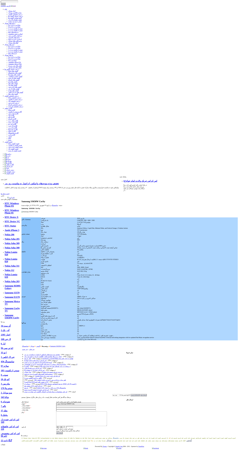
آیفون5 (210, 438)
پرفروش (55, 440)
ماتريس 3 (5, 384)
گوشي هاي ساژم (13, 90)
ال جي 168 (6, 339)
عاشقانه (143, 440)
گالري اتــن (11, 135)
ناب (97, 440)
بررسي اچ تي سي (13, 103)
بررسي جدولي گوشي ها (15, 16)
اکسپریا (159, 438)
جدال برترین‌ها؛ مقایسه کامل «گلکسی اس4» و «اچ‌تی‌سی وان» (49, 356)
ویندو (9, 140)
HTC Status (10, 226)
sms (83, 438)
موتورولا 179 (6, 388)
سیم (160, 440)
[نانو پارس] (11, 197)
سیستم (176, 440)
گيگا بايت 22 (6, 440)
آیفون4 (214, 438)
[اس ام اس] (8, 166)
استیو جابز (193, 438)
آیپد (207, 438)
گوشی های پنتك (13, 94)
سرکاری (110, 438)
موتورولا (103, 440)
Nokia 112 (9, 270)
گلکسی (40, 440)
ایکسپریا (153, 438)
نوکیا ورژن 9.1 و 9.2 (14, 27)
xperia (92, 438)
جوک (130, 438)
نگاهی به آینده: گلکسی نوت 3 (33, 378)
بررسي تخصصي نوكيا (14, 97)
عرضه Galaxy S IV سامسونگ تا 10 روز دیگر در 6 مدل (45, 388)
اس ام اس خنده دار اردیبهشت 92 (34, 370)
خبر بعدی (25, 349)
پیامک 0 (4, 415)
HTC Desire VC (12, 221)
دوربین (120, 438)
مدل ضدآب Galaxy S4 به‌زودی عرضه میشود (43, 372)
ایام (156, 438)
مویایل (99, 440)
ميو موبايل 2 (6, 393)
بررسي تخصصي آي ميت (15, 106)
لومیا (124, 440)
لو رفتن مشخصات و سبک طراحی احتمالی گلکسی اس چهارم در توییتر (45, 392)
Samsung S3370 (12, 292)
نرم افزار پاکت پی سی (15, 35)
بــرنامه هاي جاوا (13, 32)
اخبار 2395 (5, 335)
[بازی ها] (7, 156)
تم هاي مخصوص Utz (14, 62)
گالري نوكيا (11, 110)
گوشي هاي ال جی (13, 89)
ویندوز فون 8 (61, 440)
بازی (147, 438)
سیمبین (153, 440)
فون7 (130, 440)
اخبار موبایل (11, 11)
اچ (167, 438)
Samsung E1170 (12, 297)
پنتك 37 (4, 410)
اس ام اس (198, 438)
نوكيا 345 (5, 397)
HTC (39, 438)
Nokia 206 (9, 234)
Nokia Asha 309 (12, 243)
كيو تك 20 (5, 379)
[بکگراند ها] (8, 163)
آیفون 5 (218, 438)
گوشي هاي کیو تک (13, 80)
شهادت (149, 440)
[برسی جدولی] (9, 170)
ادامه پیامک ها (5, 194)
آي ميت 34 (6, 326)
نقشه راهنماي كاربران (15, 20)
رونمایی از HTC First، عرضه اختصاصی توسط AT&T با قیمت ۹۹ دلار (50, 384)
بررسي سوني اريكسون (15, 99)
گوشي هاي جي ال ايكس (15, 92)
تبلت (141, 438)
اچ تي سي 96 (7, 348)
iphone (56, 438)
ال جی (185, 438)
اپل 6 (3, 343)
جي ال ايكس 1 (8, 357)
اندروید (179, 438)
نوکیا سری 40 (12, 60)
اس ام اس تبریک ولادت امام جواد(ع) (140, 181)
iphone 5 (65, 438)
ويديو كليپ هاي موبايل (15, 41)
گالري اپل (11, 115)
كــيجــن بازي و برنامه (15, 39)
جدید (133, 438)
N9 (68, 438)
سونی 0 (4, 375)
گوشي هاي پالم (13, 83)
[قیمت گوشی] (9, 173)
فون (133, 440)
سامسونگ (55, 205)
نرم (94, 440)
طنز (146, 440)
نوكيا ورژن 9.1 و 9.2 (14, 48)
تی (135, 438)
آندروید (233, 438)
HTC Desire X (11, 217)
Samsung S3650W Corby (12, 316)
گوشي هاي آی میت (14, 78)
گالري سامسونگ (13, 133)
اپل (169, 438)
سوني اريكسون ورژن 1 (15, 28)
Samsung (78, 438)
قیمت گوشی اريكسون (15, 145)
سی (180, 440)
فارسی (8, 6)
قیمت (127, 440)
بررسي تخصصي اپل (14, 101)
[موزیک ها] (8, 161)
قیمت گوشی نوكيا (13, 143)
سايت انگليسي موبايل (14, 13)
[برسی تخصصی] (9, 171)
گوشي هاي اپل (12, 85)
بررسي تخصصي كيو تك (15, 104)
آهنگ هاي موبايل (13, 43)
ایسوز (10, 136)
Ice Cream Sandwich (45, 438)
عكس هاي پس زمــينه (15, 66)
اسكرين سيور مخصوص (15, 34)
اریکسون (204, 438)
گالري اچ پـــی (12, 127)
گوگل (184, 440)
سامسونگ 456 (7, 361)
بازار (149, 438)
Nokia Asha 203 (12, 281)
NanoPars (141, 446)
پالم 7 (3, 406)
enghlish (3, 6)
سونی (103, 438)
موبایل (32, 346)
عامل (139, 440)
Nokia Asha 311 (12, 266)
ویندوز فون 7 (67, 440)
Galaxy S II (34, 438)
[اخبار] (6, 168)
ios (50, 438)
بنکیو (9, 138)
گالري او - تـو (12, 124)
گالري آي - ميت (13, 122)
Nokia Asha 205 (12, 239)
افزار (189, 438)
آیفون (225, 438)
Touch (89, 438)
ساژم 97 (5, 366)
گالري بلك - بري (13, 120)
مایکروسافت (119, 440)
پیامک (51, 440)
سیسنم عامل (164, 440)
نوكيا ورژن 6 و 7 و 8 (14, 46)
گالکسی (45, 440)
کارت (48, 440)
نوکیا (92, 440)
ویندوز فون (72, 440)
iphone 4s (61, 438)
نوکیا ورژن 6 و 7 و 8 (14, 25)
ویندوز (77, 440)
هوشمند (84, 440)
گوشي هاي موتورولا (14, 74)
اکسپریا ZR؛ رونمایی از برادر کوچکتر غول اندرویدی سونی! (47, 366)
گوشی (38, 346)
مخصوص (114, 440)
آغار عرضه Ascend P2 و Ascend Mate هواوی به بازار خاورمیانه (48, 358)
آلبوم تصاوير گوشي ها (15, 18)
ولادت (80, 440)
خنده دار (127, 438)
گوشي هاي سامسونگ (15, 73)
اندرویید (175, 438)
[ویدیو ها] (7, 159)
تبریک (144, 438)
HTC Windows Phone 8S (12, 211)
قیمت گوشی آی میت (14, 150)
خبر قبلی (31, 349)
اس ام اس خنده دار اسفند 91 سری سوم (36, 390)
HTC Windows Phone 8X (12, 204)
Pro (74, 438)
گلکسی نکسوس (28, 440)
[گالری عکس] (9, 164)
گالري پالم (11, 117)
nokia (71, 438)
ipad (53, 438)
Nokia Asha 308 (12, 247)
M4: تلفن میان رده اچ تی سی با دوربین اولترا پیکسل (50, 380)
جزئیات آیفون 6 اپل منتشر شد (33, 386)
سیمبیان (157, 440)
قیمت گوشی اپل (13, 149)
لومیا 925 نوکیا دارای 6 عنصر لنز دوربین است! (43, 362)
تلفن (138, 438)
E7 (22, 438)
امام (182, 438)
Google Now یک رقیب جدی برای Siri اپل (47, 376)
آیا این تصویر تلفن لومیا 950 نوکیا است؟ (36, 382)
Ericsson (25, 438)
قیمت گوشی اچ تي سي (15, 147)
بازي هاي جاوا (12, 53)
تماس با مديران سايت (15, 21)
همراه (88, 440)
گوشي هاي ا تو (12, 81)
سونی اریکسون (98, 438)
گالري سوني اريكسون (15, 112)
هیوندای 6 (5, 401)
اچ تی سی (163, 438)
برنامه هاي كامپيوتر (14, 37)
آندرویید (230, 438)
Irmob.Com (119, 446)
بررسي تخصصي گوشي (15, 14)
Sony (86, 438)
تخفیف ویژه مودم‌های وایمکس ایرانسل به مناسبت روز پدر (32, 183)
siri (81, 438)
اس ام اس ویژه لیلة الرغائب (33, 368)
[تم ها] (6, 157)
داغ (123, 438)
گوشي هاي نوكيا (13, 71)
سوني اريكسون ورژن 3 (15, 30)
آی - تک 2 (5, 330)
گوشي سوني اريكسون (15, 76)
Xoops (104, 446)
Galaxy (29, 438)
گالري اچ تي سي (13, 113)
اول (172, 438)
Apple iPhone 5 (12, 230)
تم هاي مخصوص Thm (15, 64)
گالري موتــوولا (13, 129)
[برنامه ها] (7, 154)
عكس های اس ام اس (15, 67)
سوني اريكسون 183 (10, 370)
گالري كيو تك (12, 119)
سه (106, 438)
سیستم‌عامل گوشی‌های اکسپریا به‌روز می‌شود (38, 374)
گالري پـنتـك (12, 131)
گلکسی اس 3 (36, 440)
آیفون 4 (222, 438)
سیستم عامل (171, 440)
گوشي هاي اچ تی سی (14, 87)
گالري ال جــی (12, 126)
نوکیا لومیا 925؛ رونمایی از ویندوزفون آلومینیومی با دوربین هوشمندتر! (50, 364)
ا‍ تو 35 (4, 352)
